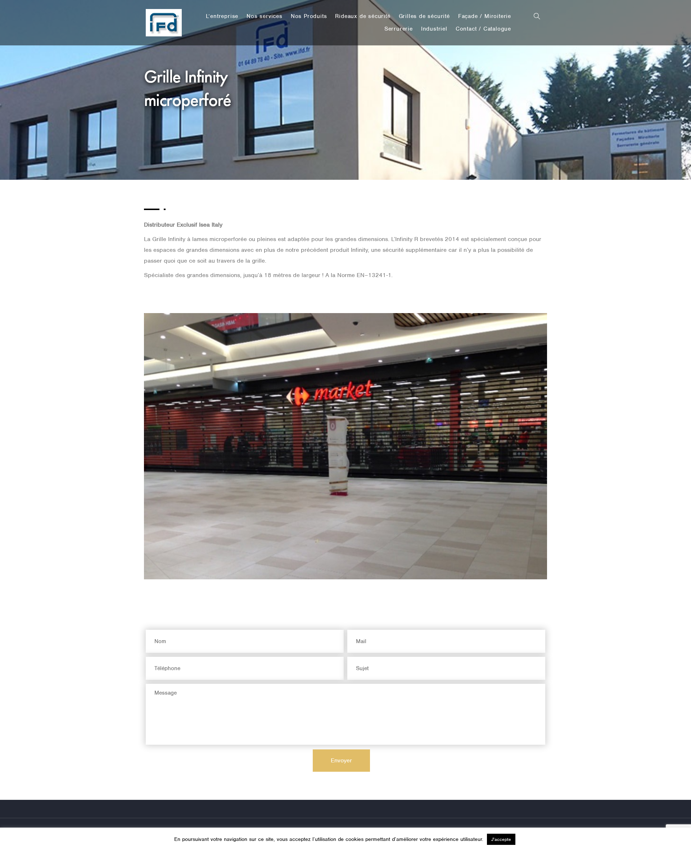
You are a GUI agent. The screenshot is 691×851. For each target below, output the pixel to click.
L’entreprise (222, 16)
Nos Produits (309, 16)
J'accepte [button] (501, 839)
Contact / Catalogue (483, 28)
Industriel (434, 28)
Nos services (265, 16)
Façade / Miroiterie (484, 16)
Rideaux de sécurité (362, 16)
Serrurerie (398, 28)
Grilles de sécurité (424, 16)
